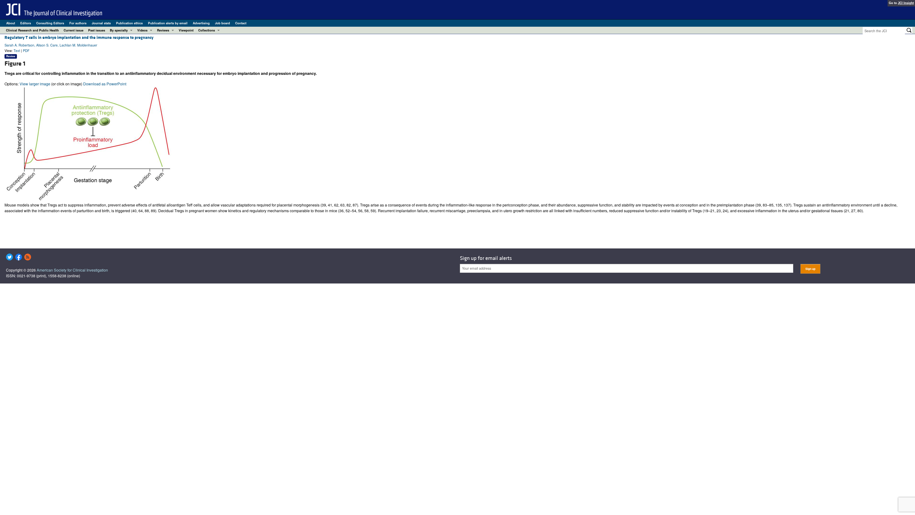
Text (17, 50)
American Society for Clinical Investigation (72, 270)
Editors (25, 23)
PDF (26, 50)
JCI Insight (906, 3)
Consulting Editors (50, 23)
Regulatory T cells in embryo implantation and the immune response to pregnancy (79, 37)
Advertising (201, 23)
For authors (77, 23)
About (10, 23)
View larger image (35, 84)
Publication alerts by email (168, 23)
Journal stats (101, 23)
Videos (142, 30)
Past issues (96, 30)
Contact (240, 23)
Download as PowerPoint (104, 84)
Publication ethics (129, 23)
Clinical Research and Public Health (32, 30)
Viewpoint (186, 30)
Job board (222, 23)
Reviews (163, 30)
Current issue (73, 30)
